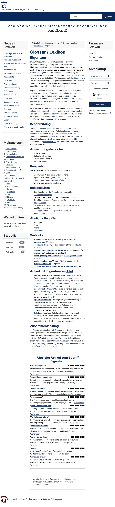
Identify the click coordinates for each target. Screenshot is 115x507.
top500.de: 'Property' (43, 245)
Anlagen (37, 286)
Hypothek (11, 192)
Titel (69, 271)
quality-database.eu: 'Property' (47, 261)
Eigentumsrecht (40, 281)
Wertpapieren (52, 283)
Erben (39, 211)
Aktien (79, 98)
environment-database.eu (45, 253)
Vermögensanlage (39, 437)
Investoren (68, 111)
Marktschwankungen (60, 341)
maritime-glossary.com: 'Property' (49, 239)
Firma (54, 192)
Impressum (93, 61)
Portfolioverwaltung (39, 417)
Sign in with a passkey (102, 96)
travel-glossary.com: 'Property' (47, 255)
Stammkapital (12, 186)
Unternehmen (12, 175)
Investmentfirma (38, 366)
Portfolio (78, 205)
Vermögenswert (52, 93)
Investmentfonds (44, 205)
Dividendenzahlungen (43, 195)
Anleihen (33, 101)
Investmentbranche (39, 425)
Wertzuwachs (76, 136)
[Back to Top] (111, 503)
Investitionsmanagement (42, 377)
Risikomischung (38, 388)
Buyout (10, 189)
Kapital (37, 228)
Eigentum (11, 200)
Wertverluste (40, 341)
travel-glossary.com (73, 255)
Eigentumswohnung (58, 177)
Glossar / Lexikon (96, 57)
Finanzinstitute (49, 142)
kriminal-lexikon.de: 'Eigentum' (47, 266)
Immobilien (68, 131)
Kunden (62, 197)
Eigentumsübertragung (44, 289)
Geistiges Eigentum (42, 313)
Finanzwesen (46, 128)
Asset (33, 448)
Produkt (9, 165)
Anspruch (51, 136)
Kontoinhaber (11, 154)
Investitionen (66, 114)
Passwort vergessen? (98, 110)
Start (91, 53)
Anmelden (100, 105)
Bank (9, 202)
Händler (9, 197)
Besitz (69, 128)
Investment (38, 230)
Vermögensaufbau (44, 111)
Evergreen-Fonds (13, 167)
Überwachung (60, 119)
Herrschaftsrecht (72, 67)
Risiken (52, 116)
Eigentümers (79, 78)
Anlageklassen (40, 203)
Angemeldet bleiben (99, 88)
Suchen (109, 17)
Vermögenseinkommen (41, 406)
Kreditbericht (11, 148)
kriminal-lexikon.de (72, 266)
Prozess (61, 278)
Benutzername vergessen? (100, 113)
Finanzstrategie (51, 346)
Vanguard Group (38, 457)
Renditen (52, 114)
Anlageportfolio (57, 180)
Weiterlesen (35, 374)
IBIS (8, 194)
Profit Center (11, 162)
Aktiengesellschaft (13, 170)
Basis (9, 183)
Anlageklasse (36, 397)
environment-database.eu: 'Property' (50, 250)
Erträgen (70, 96)
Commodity (11, 151)
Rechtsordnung (39, 70)
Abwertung (11, 205)
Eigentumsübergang (43, 275)
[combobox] (86, 16)
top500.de (76, 245)
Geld (8, 173)
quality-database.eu (42, 264)
